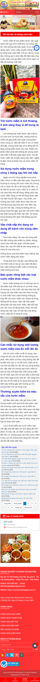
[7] (37, 28)
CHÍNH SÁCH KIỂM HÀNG (10, 633)
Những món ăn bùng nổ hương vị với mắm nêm (17, 498)
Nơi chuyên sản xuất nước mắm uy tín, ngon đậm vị (19, 476)
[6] (35, 28)
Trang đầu (7, 503)
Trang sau (18, 507)
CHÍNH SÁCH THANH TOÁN (11, 618)
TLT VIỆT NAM (24, 675)
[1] (25, 28)
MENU (5, 12)
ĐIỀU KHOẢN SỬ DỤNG (9, 629)
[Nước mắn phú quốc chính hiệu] (29, 28)
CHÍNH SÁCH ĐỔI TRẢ (9, 621)
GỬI (36, 649)
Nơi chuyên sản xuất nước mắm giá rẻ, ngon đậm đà (19, 472)
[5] (33, 28)
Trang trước (18, 503)
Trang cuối (28, 507)
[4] (31, 28)
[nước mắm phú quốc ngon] (27, 28)
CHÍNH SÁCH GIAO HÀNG (10, 614)
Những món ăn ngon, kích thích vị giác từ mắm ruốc (18, 494)
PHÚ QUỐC (8, 522)
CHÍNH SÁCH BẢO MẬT (9, 625)
